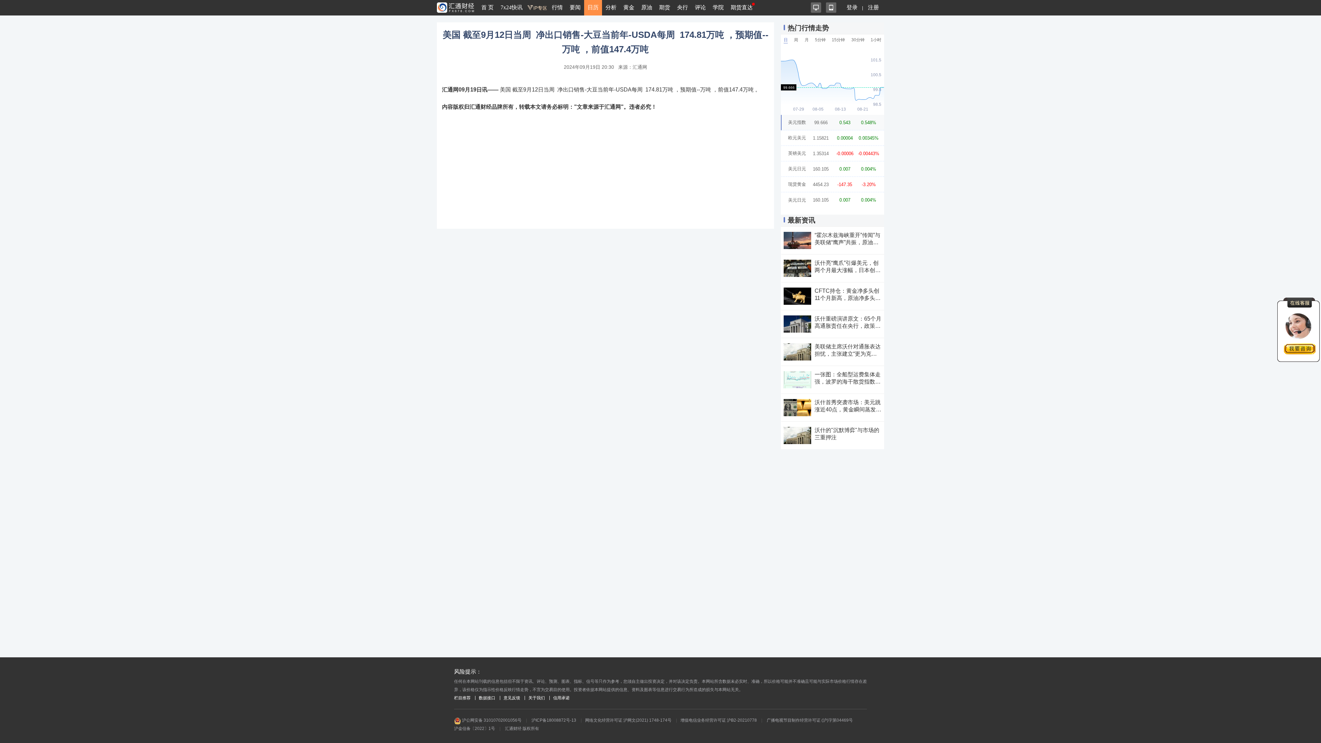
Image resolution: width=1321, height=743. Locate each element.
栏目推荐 (462, 698)
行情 (557, 7)
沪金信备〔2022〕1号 (474, 728)
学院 (718, 7)
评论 (700, 7)
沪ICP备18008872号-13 (553, 720)
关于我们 (536, 698)
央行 (682, 7)
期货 (664, 7)
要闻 (575, 7)
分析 (610, 7)
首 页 (487, 7)
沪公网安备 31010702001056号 (491, 720)
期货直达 (742, 7)
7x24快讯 (512, 7)
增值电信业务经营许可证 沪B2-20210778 (718, 720)
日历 (593, 7)
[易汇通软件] (816, 7)
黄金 (628, 7)
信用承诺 (561, 698)
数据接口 (487, 698)
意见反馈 (512, 698)
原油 (646, 7)
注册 (873, 7)
